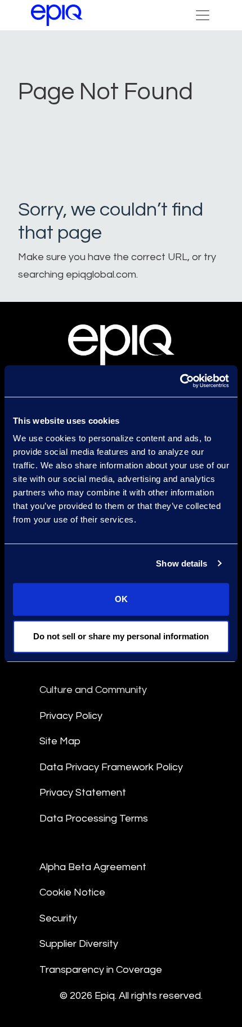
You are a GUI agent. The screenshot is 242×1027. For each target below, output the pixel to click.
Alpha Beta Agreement (92, 867)
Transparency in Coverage (100, 969)
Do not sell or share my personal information (121, 636)
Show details (181, 563)
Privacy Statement (82, 792)
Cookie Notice (72, 892)
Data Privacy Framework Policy (111, 767)
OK (121, 599)
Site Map (59, 741)
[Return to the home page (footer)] (57, 15)
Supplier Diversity (78, 943)
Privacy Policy (70, 715)
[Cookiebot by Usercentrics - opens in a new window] (180, 381)
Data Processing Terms (93, 818)
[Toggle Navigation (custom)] (202, 15)
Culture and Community (93, 689)
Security (58, 918)
